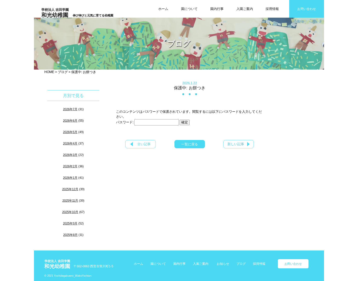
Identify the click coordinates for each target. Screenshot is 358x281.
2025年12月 (70, 189)
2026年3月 (70, 155)
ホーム (163, 9)
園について (189, 9)
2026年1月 (70, 177)
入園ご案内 (244, 9)
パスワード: (125, 122)
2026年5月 (70, 132)
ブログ (241, 263)
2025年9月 (70, 223)
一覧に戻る (189, 144)
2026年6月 (70, 120)
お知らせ (223, 263)
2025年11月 (70, 200)
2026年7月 (70, 109)
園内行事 (217, 9)
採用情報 (272, 9)
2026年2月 (70, 166)
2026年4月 (70, 143)
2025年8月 (70, 235)
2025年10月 (70, 212)
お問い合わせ (306, 9)
